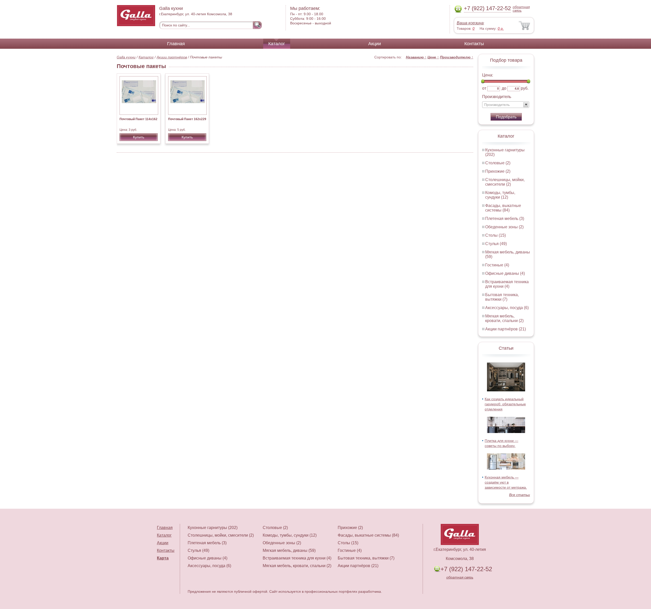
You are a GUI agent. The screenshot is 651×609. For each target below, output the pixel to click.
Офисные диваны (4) (505, 273)
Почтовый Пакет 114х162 (138, 119)
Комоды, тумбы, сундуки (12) (500, 194)
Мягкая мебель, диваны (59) (289, 550)
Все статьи (519, 495)
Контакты (474, 43)
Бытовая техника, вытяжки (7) (502, 297)
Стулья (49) (496, 244)
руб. (524, 88)
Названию (416, 57)
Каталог (276, 43)
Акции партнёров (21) (505, 329)
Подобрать (506, 117)
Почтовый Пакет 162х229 (187, 119)
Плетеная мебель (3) (504, 218)
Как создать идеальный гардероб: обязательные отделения (505, 404)
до (504, 88)
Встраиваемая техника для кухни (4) (507, 284)
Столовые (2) (497, 163)
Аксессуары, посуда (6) (507, 308)
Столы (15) (495, 235)
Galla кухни (126, 57)
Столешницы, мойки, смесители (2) (505, 182)
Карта (163, 558)
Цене (433, 57)
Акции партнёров (172, 57)
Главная (176, 43)
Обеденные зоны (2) (504, 227)
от (484, 88)
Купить (138, 137)
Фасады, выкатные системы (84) (503, 207)
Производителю (456, 57)
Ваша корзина (470, 23)
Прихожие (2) (497, 171)
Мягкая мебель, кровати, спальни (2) (504, 318)
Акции (374, 43)
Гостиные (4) (497, 265)
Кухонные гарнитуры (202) (213, 527)
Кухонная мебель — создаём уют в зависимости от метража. (506, 482)
